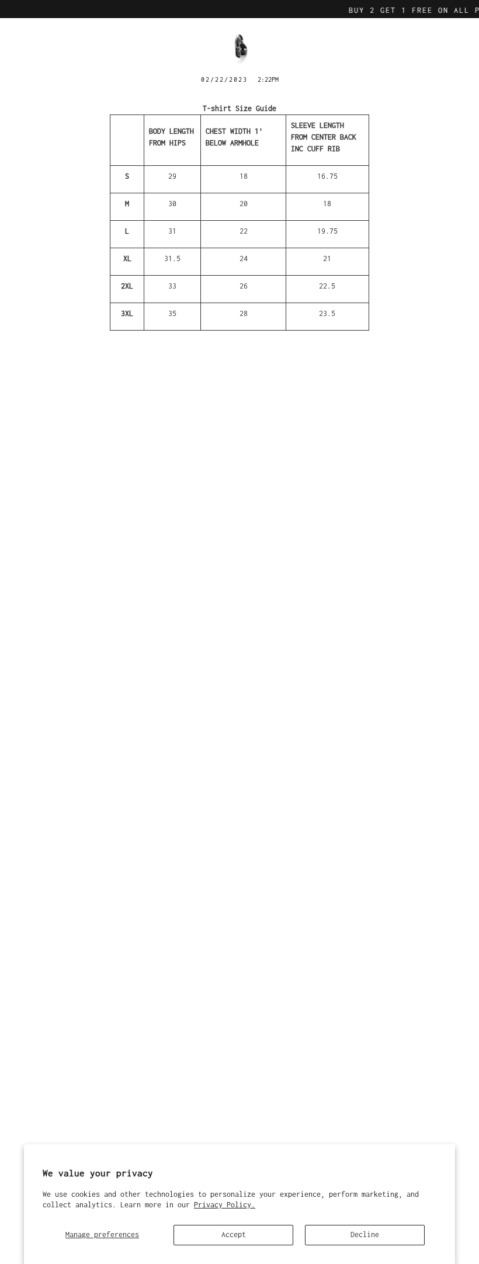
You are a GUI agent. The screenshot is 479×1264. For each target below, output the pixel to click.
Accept (233, 1234)
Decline (364, 1234)
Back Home (240, 350)
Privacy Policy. (224, 1204)
